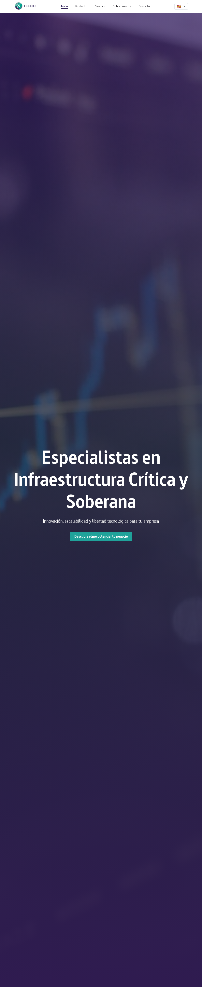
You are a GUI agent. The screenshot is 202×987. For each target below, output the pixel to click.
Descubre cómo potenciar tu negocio (101, 536)
